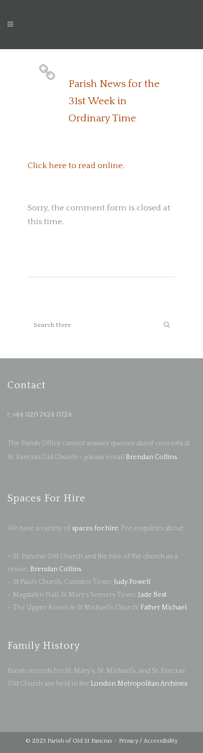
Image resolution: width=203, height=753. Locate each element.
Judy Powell (132, 582)
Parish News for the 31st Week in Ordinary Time (114, 101)
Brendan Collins (150, 457)
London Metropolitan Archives (139, 684)
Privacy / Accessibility (148, 741)
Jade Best (152, 595)
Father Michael (163, 607)
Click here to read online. (76, 165)
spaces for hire (95, 528)
